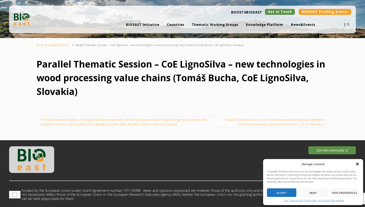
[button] (357, 164)
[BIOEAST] (21, 19)
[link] (347, 27)
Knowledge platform (56, 45)
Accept (281, 193)
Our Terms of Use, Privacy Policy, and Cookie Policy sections (314, 200)
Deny (313, 193)
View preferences (344, 193)
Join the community (330, 150)
